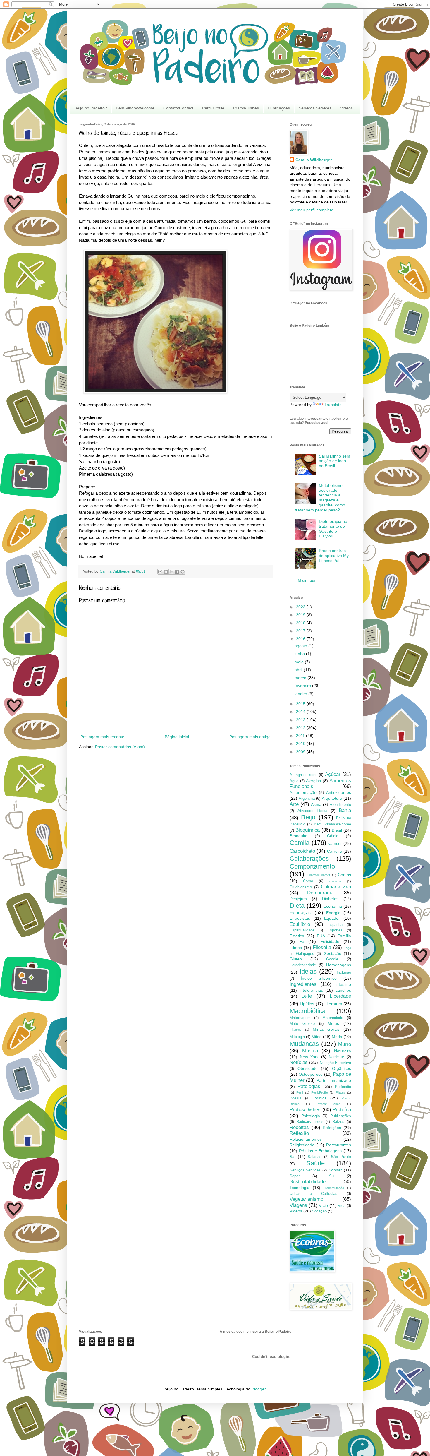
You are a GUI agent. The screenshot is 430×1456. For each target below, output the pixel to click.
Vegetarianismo (306, 1199)
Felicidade (329, 941)
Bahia (345, 810)
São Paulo (341, 1156)
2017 (301, 630)
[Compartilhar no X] (171, 572)
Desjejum (298, 898)
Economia (333, 906)
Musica (310, 1051)
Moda (337, 1036)
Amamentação (303, 792)
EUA (321, 935)
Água (294, 781)
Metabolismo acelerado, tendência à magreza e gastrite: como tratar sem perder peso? (320, 497)
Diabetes (330, 898)
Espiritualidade (302, 930)
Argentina (307, 798)
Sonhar (335, 1170)
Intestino (343, 984)
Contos (344, 874)
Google (332, 959)
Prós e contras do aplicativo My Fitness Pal (334, 555)
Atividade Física (312, 811)
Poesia (295, 1098)
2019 (301, 614)
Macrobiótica (308, 1011)
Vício (323, 1205)
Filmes (296, 947)
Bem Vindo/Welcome (135, 108)
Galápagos (305, 954)
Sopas (295, 1176)
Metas (333, 1023)
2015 (301, 703)
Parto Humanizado (334, 1080)
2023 (301, 606)
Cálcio (332, 835)
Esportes (335, 930)
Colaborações (309, 858)
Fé (301, 941)
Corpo (308, 881)
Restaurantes (338, 1144)
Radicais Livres (310, 1122)
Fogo (347, 948)
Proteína (342, 1109)
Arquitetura (332, 798)
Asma (316, 804)
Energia (333, 912)
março (301, 677)
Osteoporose (311, 1074)
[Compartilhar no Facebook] (177, 572)
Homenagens (338, 964)
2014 (301, 711)
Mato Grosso (302, 1024)
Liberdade (340, 996)
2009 (301, 751)
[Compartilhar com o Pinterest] (182, 572)
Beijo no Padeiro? (90, 108)
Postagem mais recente (102, 736)
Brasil (337, 830)
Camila (299, 842)
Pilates (340, 1092)
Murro (344, 1044)
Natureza (342, 1051)
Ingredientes (303, 984)
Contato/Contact (178, 108)
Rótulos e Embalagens (320, 1150)
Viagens (298, 1205)
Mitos (316, 1036)
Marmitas (306, 580)
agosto (301, 645)
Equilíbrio (300, 924)
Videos (346, 108)
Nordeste (336, 1057)
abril (299, 669)
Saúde (315, 1163)
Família (344, 935)
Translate (333, 404)
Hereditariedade (303, 965)
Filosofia (322, 947)
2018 (301, 623)
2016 (301, 638)
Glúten (296, 959)
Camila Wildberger (313, 159)
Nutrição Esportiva (335, 1063)
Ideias (308, 971)
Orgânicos (341, 1068)
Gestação (332, 953)
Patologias (308, 1086)
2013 (301, 719)
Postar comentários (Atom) (120, 746)
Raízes (338, 1122)
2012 (301, 727)
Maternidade (332, 1018)
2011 (301, 735)
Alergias (313, 780)
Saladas (314, 1157)
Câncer (335, 843)
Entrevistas (300, 918)
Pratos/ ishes (329, 1104)
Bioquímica (307, 830)
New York (309, 1056)
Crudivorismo (301, 887)
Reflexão (299, 1133)
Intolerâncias (311, 990)
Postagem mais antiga (250, 736)
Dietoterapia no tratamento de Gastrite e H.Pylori (333, 528)
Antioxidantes (338, 792)
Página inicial (177, 736)
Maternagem (300, 1018)
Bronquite (298, 835)
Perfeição (343, 1087)
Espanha (335, 925)
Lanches (343, 990)
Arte (294, 804)
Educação (300, 912)
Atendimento (340, 805)
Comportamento (312, 866)
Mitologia (297, 1037)
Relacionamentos (306, 1139)
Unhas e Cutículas (313, 1194)
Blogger (259, 1389)
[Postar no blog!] (166, 572)
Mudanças (304, 1043)
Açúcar (332, 774)
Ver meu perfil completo (311, 210)
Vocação (319, 1211)
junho (300, 653)
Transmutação (333, 1188)
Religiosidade (302, 1144)
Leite (306, 996)
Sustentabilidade (308, 1181)
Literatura (333, 1003)
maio (300, 662)
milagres (296, 1029)
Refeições (332, 1127)
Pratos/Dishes (246, 108)
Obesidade (307, 1068)
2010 (301, 743)
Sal (292, 1156)
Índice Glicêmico (319, 978)
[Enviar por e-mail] (160, 572)
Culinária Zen (336, 887)
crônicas (335, 881)
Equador (332, 918)
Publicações (279, 108)
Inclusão (344, 972)
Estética (297, 935)
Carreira (334, 851)
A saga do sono (303, 775)
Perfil (299, 1092)
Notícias (299, 1062)
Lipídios (307, 1003)
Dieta (297, 905)
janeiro (301, 693)
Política (320, 1098)
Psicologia (310, 1116)
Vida (341, 1206)
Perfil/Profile (213, 108)
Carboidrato (302, 851)
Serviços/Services (315, 108)
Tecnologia (299, 1187)
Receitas (299, 1127)
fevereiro (303, 685)
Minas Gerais (326, 1029)
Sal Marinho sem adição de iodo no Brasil (334, 461)
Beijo (308, 817)
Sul (332, 1176)
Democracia (320, 892)
